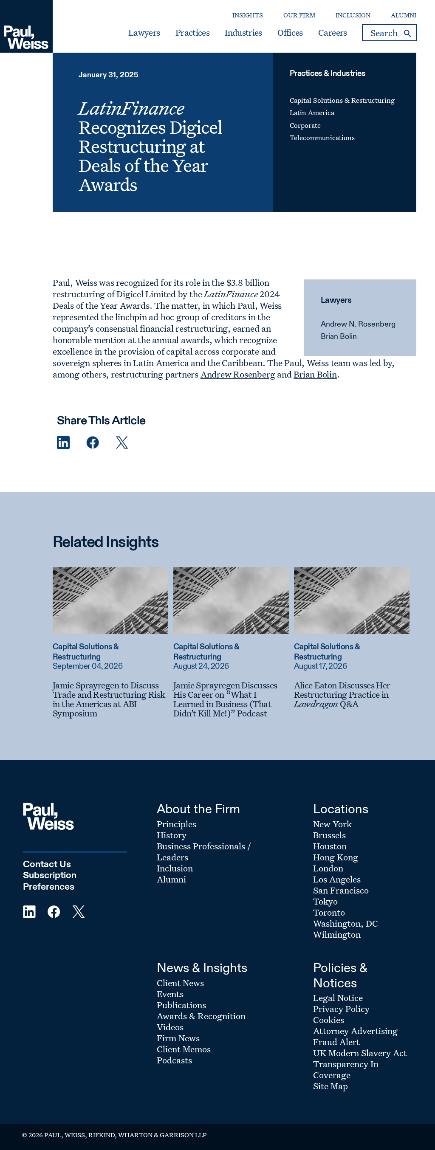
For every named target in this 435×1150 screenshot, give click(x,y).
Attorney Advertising (355, 1031)
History (171, 835)
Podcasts (174, 1060)
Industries (243, 32)
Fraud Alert (336, 1042)
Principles (176, 824)
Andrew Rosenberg (238, 374)
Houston (330, 846)
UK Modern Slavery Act (360, 1053)
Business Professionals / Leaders (204, 851)
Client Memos (184, 1049)
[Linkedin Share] (63, 442)
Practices (192, 32)
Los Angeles (337, 879)
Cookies (328, 1020)
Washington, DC (345, 923)
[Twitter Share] (122, 442)
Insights (247, 15)
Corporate (305, 125)
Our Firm (299, 15)
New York (332, 824)
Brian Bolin (339, 337)
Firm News (178, 1038)
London (328, 868)
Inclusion (353, 15)
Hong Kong (335, 857)
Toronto (329, 912)
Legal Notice (338, 997)
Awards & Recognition (201, 1016)
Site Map (330, 1086)
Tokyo (325, 901)
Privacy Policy (341, 1009)
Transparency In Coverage (346, 1069)
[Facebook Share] (92, 442)
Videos (170, 1027)
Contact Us (47, 864)
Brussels (329, 835)
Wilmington (337, 934)
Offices (289, 32)
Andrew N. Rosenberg (358, 324)
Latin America (312, 112)
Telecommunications (322, 137)
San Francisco (341, 890)
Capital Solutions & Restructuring (342, 100)
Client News (180, 983)
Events (170, 994)
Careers (332, 32)
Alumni (403, 15)
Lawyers (144, 32)
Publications (181, 1005)
